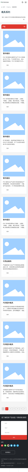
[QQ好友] (11, 445)
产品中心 (8, 7)
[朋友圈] (8, 445)
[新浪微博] (2, 445)
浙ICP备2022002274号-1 (8, 463)
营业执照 (19, 463)
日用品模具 (7, 261)
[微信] (5, 445)
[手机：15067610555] (5, 470)
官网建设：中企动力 (6, 465)
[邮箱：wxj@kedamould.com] (23, 470)
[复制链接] (17, 445)
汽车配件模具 (8, 303)
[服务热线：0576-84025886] (14, 470)
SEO (23, 463)
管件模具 (6, 53)
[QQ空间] (14, 445)
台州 (12, 465)
